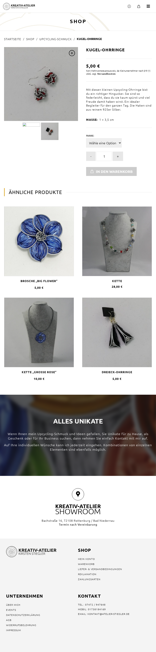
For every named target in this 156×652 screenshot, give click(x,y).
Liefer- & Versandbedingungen (100, 569)
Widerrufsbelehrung (21, 625)
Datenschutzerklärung (23, 614)
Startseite (12, 39)
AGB (9, 620)
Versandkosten (106, 73)
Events (11, 609)
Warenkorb (86, 564)
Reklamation (87, 574)
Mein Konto (86, 558)
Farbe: (90, 135)
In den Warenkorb (114, 171)
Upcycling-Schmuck (55, 39)
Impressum (13, 630)
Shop (30, 39)
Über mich (13, 604)
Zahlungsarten (89, 579)
